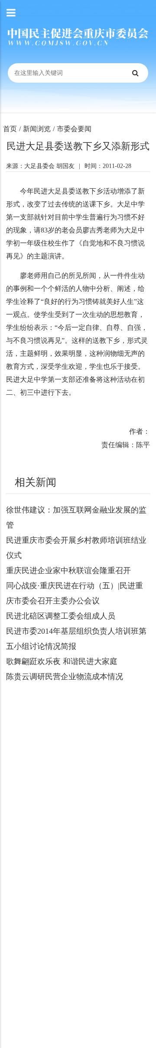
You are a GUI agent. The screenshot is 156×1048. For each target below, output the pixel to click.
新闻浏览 (37, 128)
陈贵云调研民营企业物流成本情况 (64, 676)
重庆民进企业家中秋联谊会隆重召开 (68, 570)
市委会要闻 (74, 128)
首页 (10, 128)
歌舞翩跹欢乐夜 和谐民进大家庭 (61, 661)
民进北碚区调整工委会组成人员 (60, 616)
